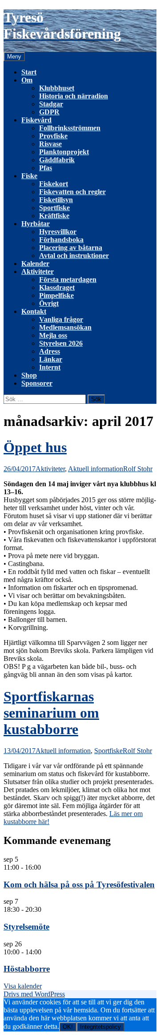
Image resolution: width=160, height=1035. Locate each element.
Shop (29, 375)
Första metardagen (67, 279)
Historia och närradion (73, 96)
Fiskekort (53, 183)
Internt (49, 367)
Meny (14, 56)
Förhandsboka (61, 239)
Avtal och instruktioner (74, 255)
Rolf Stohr (137, 469)
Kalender (35, 263)
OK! (68, 1026)
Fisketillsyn (56, 199)
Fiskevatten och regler (72, 191)
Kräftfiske (54, 215)
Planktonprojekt (64, 152)
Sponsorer (36, 383)
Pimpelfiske (56, 295)
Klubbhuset (56, 88)
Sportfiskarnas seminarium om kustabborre (51, 712)
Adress (49, 351)
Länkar (50, 359)
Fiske (29, 176)
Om (26, 80)
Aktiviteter (37, 271)
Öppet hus (35, 447)
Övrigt (49, 303)
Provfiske (53, 136)
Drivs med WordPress (34, 994)
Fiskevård (36, 120)
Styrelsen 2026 (61, 343)
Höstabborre (27, 968)
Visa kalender (23, 986)
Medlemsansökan (65, 327)
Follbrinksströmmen (69, 128)
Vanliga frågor (61, 319)
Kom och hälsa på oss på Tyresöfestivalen (79, 884)
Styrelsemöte (26, 926)
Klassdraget (57, 287)
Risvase (50, 144)
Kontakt (33, 311)
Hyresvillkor (57, 231)
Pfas (45, 168)
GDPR (49, 112)
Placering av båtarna (70, 247)
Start (28, 72)
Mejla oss (53, 335)
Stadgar (51, 104)
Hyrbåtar (35, 223)
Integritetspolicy (100, 1026)
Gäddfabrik (57, 160)
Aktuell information (95, 469)
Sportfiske (54, 207)
